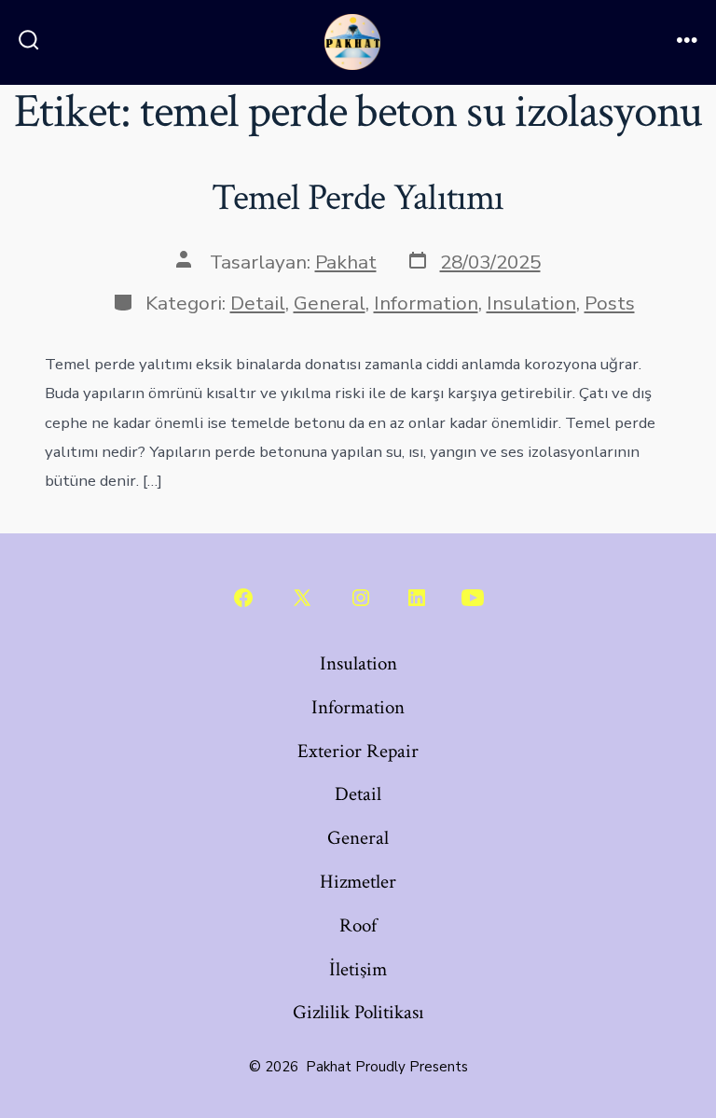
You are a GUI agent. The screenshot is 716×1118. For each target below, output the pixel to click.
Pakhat (346, 262)
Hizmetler (358, 881)
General (329, 303)
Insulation (531, 303)
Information (426, 303)
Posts (610, 303)
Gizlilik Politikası (358, 1012)
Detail (257, 303)
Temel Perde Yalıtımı (357, 197)
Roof (358, 925)
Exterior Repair (358, 751)
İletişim (358, 969)
